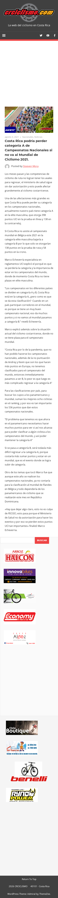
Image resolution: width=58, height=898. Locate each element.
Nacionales (27, 136)
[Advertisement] (29, 684)
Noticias (38, 136)
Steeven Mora (31, 166)
